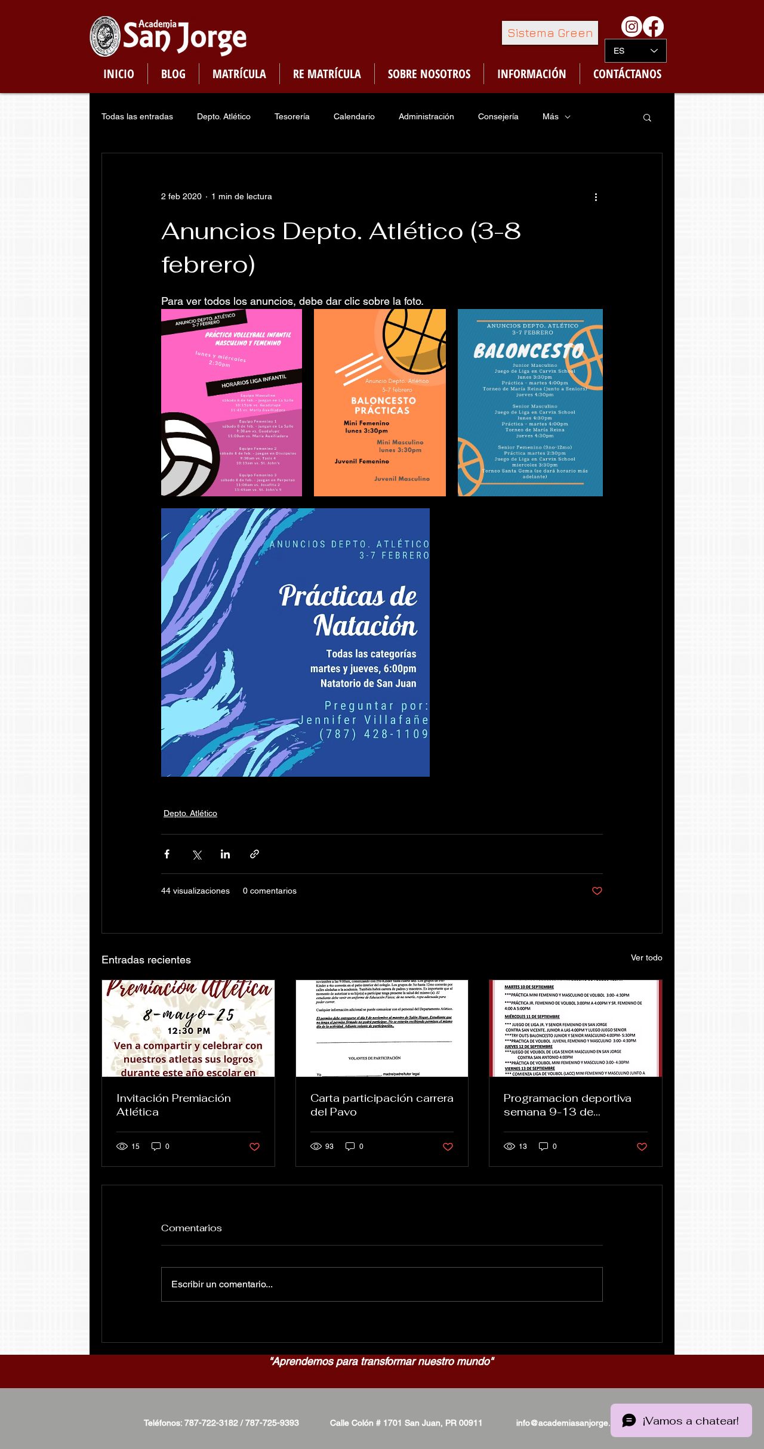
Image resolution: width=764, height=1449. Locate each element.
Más (551, 116)
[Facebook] (653, 26)
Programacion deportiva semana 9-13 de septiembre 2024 (567, 1105)
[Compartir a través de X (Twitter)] (196, 854)
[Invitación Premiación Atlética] (188, 1028)
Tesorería (292, 116)
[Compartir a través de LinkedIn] (225, 854)
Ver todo (647, 957)
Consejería (498, 116)
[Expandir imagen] (231, 402)
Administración (426, 116)
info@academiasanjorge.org (569, 1423)
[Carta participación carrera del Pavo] (382, 1028)
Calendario (354, 116)
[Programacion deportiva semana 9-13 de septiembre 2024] (575, 1028)
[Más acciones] (596, 196)
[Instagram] (631, 26)
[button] (647, 117)
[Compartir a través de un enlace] (254, 854)
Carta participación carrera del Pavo (382, 1105)
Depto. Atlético (224, 116)
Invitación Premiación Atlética (173, 1105)
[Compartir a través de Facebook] (166, 854)
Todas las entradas (137, 116)
